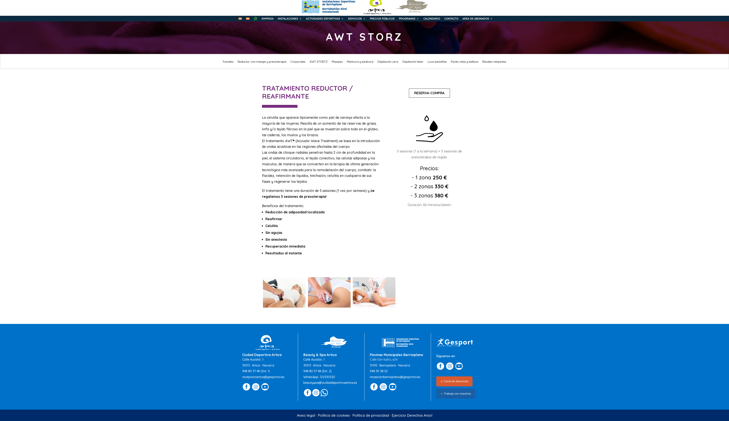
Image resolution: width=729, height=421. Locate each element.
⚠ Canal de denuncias (454, 381)
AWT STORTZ (319, 61)
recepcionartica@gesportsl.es (263, 377)
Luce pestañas (437, 61)
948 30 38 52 (379, 371)
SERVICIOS (355, 18)
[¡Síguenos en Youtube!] (265, 390)
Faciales (228, 61)
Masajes (337, 61)
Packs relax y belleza (464, 61)
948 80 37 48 (251, 371)
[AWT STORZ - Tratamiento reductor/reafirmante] (284, 306)
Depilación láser (413, 61)
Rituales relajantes (494, 61)
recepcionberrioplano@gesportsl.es (395, 377)
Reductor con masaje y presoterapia (262, 61)
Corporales (297, 61)
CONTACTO (451, 18)
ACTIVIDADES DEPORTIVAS (323, 18)
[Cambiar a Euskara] (240, 19)
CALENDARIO (431, 18)
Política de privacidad (370, 415)
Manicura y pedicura (360, 61)
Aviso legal (306, 415)
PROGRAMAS (407, 18)
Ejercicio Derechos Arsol (412, 415)
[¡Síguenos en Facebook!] (246, 390)
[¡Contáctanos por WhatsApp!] (324, 396)
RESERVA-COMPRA (429, 93)
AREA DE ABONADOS (475, 18)
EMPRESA (268, 18)
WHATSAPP (255, 19)
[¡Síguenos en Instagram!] (256, 390)
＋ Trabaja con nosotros (455, 393)
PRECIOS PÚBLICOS (382, 18)
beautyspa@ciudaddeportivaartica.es (330, 383)
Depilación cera (388, 61)
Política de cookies (334, 415)
